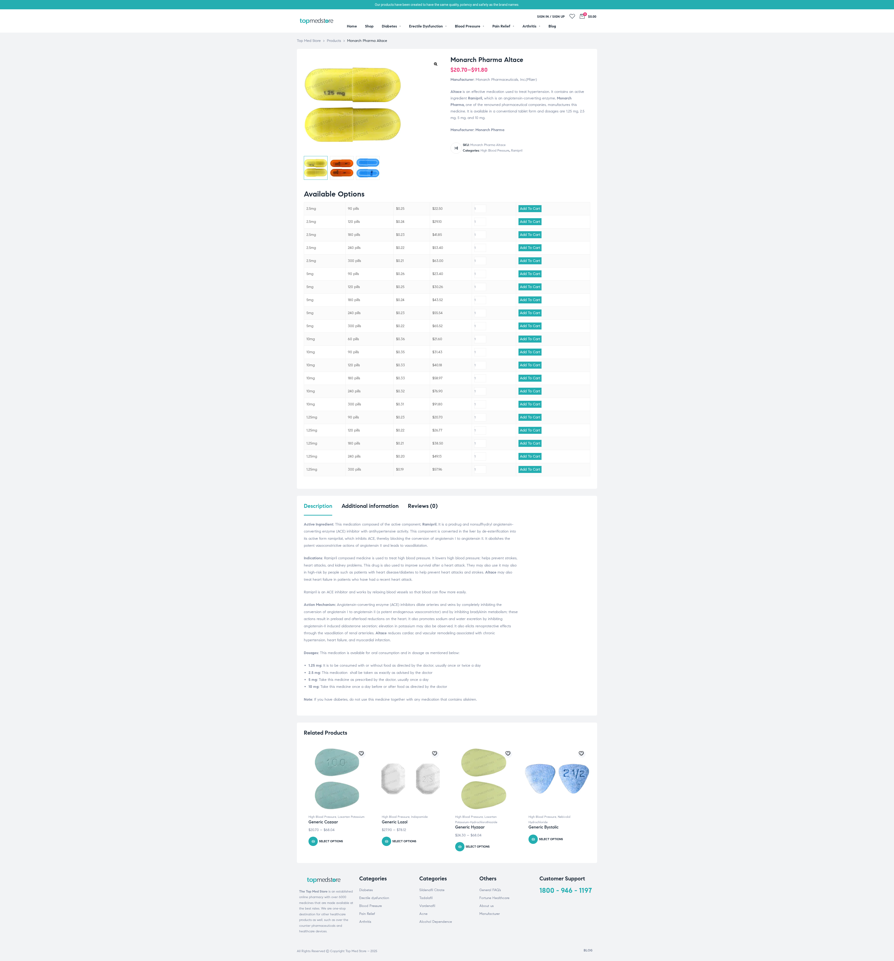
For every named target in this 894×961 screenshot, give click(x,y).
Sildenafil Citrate (431, 890)
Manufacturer (489, 914)
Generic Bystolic (543, 827)
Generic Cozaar (323, 822)
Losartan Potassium (351, 817)
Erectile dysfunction (374, 898)
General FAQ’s (490, 890)
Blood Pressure (370, 906)
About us (486, 906)
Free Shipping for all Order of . (447, 5)
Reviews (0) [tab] (423, 506)
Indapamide (419, 817)
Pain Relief (367, 914)
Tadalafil (426, 898)
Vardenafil (427, 906)
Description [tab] (318, 506)
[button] (435, 64)
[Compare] (456, 148)
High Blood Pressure (495, 151)
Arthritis (365, 922)
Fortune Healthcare (494, 898)
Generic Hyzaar (470, 827)
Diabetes (366, 890)
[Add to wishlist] (362, 754)
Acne (423, 914)
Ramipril (516, 151)
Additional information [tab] (370, 506)
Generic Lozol (394, 822)
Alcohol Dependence (435, 922)
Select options (331, 841)
